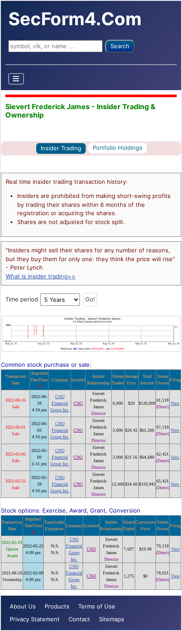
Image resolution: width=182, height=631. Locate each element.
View (175, 403)
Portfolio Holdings (117, 147)
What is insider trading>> (41, 276)
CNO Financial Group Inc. (59, 403)
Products (57, 606)
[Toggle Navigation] (16, 78)
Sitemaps (111, 619)
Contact (79, 619)
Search (119, 45)
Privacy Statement (35, 619)
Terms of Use (96, 606)
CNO (78, 403)
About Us (23, 606)
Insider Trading (61, 148)
